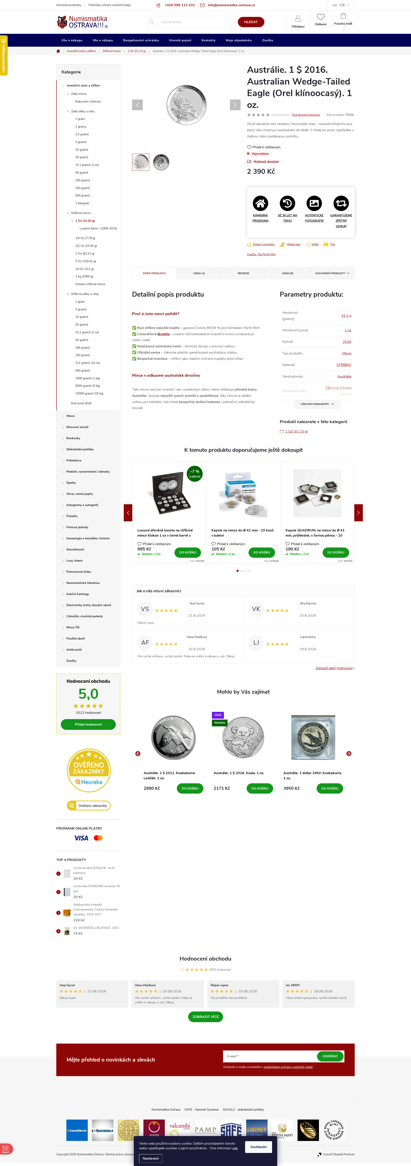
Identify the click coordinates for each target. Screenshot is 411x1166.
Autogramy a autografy (82, 505)
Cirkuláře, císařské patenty (84, 616)
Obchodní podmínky (68, 5)
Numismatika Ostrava (166, 1110)
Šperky (71, 483)
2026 (347, 341)
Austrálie (344, 376)
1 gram (80, 119)
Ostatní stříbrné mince (90, 284)
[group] (173, 753)
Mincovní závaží (77, 427)
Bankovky (73, 438)
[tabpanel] (169, 512)
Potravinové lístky (78, 572)
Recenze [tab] (243, 273)
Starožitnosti (75, 549)
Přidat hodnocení (88, 724)
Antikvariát (74, 650)
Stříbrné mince (81, 213)
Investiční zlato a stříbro (83, 85)
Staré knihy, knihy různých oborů (88, 605)
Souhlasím (258, 1147)
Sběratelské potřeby (80, 449)
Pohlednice (73, 460)
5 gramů (80, 142)
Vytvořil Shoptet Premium (339, 1154)
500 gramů (82, 195)
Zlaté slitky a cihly (82, 111)
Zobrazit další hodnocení (334, 668)
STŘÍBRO (344, 365)
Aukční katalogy (77, 594)
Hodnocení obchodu (205, 958)
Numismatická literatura (83, 583)
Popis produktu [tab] (154, 273)
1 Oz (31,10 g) (85, 221)
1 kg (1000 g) (84, 276)
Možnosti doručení (266, 161)
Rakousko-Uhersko (88, 102)
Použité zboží (75, 639)
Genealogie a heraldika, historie (88, 538)
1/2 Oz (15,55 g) (86, 246)
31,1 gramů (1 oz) (87, 165)
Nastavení (151, 1158)
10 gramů (81, 150)
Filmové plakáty (77, 527)
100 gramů (82, 180)
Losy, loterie (74, 561)
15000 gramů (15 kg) (89, 393)
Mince (70, 416)
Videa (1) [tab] (199, 273)
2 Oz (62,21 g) (84, 253)
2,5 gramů (82, 134)
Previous (128, 512)
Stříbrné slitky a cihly (85, 294)
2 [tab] (241, 571)
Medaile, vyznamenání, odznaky (88, 472)
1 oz (348, 330)
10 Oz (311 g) (84, 269)
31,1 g (346, 315)
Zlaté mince (78, 94)
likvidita (163, 334)
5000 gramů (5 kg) (87, 386)
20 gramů (81, 157)
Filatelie (71, 516)
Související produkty (330, 273)
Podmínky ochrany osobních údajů (110, 5)
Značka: (261, 254)
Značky (71, 661)
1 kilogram (82, 203)
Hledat (251, 22)
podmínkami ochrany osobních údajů (288, 1067)
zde (235, 1148)
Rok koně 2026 (81, 403)
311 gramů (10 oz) (87, 363)
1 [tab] (238, 571)
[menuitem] (72, 40)
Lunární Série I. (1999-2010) (98, 228)
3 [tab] (245, 571)
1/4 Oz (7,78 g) (85, 238)
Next (358, 512)
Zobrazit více (206, 1016)
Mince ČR (72, 627)
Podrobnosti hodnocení (306, 115)
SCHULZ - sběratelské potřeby (243, 1110)
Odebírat (330, 1056)
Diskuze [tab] (287, 273)
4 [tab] (249, 571)
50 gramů (81, 173)
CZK (342, 5)
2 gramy (80, 127)
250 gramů (82, 188)
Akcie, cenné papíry (79, 494)
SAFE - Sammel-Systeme (202, 1110)
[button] (173, 788)
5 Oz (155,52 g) (85, 261)
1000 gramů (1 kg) (87, 378)
